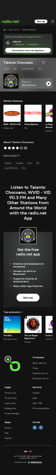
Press (35, 368)
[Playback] (48, 83)
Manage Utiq (10, 408)
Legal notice (10, 403)
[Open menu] (52, 21)
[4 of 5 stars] (17, 148)
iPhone (8, 428)
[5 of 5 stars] (21, 148)
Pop (39, 69)
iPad (6, 433)
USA (30, 452)
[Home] (4, 29)
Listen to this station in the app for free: (23, 37)
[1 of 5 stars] (5, 148)
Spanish (8, 163)
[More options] (51, 62)
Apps (35, 398)
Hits (15, 69)
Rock (7, 69)
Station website (10, 156)
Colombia (19, 163)
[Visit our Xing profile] (41, 427)
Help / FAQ (37, 403)
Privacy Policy (11, 398)
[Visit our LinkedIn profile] (35, 427)
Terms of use (10, 393)
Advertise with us (40, 373)
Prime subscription (41, 408)
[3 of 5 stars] (13, 148)
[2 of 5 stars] (9, 148)
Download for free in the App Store (28, 51)
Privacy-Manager (12, 414)
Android (8, 438)
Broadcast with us (41, 379)
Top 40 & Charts (27, 69)
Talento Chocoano (29, 85)
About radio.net (39, 363)
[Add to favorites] (43, 62)
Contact (36, 393)
